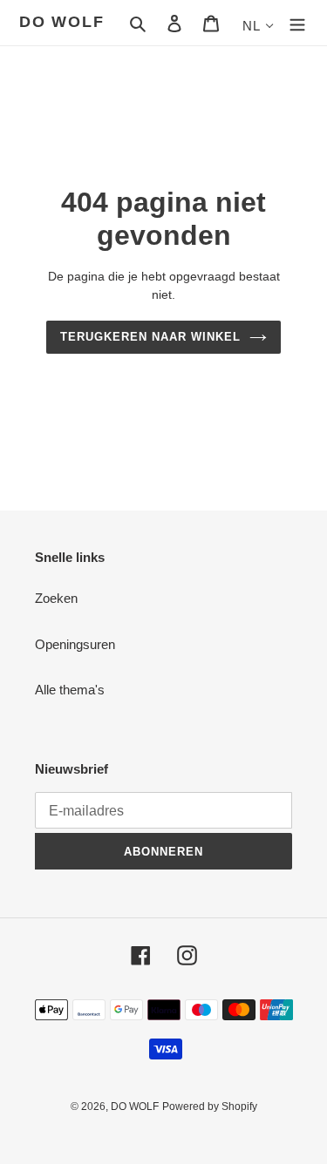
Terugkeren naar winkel (151, 336)
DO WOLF (62, 21)
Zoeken (56, 598)
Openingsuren (75, 644)
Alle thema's (70, 689)
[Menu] (297, 23)
